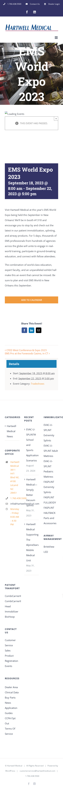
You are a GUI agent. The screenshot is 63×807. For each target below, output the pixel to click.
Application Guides (11, 710)
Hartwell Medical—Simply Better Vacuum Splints (31, 492)
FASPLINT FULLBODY (50, 500)
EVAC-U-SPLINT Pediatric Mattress (48, 468)
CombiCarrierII (12, 596)
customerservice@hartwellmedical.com (37, 770)
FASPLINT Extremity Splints (49, 487)
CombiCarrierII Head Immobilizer (12, 606)
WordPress (10, 770)
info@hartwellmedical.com (14, 503)
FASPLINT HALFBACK (49, 510)
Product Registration (11, 658)
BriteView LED (49, 549)
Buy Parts (10, 697)
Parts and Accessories (50, 520)
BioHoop (10, 616)
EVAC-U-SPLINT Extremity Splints (49, 432)
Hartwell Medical (14, 765)
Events (8, 666)
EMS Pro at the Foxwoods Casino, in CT (26, 353)
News (8, 702)
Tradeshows (37, 383)
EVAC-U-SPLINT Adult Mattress (51, 451)
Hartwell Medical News (11, 431)
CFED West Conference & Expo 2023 (26, 350)
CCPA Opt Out (10, 721)
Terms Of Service (10, 731)
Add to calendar (31, 300)
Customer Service (10, 642)
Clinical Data (12, 692)
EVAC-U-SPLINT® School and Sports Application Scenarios (31, 445)
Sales (7, 650)
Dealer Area (11, 687)
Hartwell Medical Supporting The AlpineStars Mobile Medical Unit (31, 542)
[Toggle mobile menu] (56, 37)
